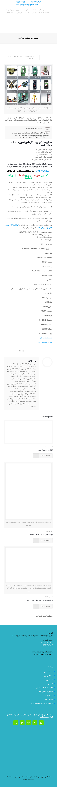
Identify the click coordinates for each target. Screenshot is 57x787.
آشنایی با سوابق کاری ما (14, 9)
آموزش (27, 12)
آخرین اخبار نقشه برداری (40, 12)
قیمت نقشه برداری (46, 338)
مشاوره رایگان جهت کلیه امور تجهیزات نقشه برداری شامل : (30, 133)
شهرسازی (20, 12)
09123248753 (35, 2)
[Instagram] (8, 783)
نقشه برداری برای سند (45, 450)
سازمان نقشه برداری (45, 342)
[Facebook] (12, 783)
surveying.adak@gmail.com (27, 4)
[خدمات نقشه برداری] (28, 21)
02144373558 (20, 2)
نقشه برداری (11, 12)
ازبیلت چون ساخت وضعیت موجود (41, 534)
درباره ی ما (27, 9)
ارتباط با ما (37, 9)
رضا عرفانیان (18, 56)
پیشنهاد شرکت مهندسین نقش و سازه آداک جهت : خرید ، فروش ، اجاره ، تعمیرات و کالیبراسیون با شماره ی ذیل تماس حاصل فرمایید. (30, 136)
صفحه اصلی (47, 9)
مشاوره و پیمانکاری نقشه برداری (42, 703)
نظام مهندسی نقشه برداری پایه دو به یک (39, 600)
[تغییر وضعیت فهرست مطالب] (46, 129)
